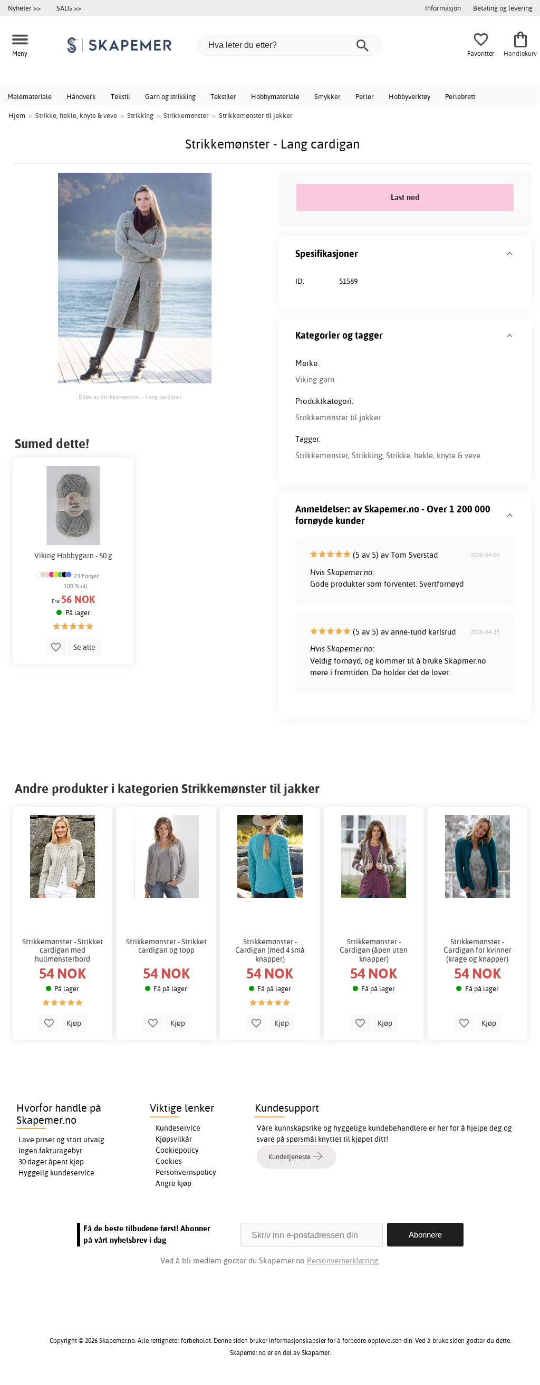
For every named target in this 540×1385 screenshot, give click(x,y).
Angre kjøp (173, 1183)
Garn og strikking (170, 96)
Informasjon (443, 8)
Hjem (16, 115)
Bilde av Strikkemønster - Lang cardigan (130, 397)
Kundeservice (178, 1128)
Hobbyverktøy (409, 96)
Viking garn (314, 379)
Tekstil (120, 96)
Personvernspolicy (186, 1172)
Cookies (169, 1161)
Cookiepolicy (177, 1150)
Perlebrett (460, 96)
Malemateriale (29, 96)
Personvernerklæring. (343, 1260)
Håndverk (81, 96)
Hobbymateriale (275, 96)
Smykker (327, 96)
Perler (364, 96)
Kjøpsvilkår (174, 1139)
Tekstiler (223, 96)
